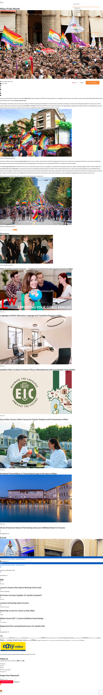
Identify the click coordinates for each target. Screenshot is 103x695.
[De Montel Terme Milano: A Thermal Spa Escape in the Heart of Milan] (36, 467)
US (80, 640)
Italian (99, 638)
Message (29, 640)
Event (56, 638)
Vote (84, 640)
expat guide (70, 638)
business (28, 638)
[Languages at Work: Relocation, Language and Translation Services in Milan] (36, 309)
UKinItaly (77, 640)
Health (76, 16)
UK (75, 640)
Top (1, 690)
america (7, 638)
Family (75, 14)
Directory (75, 57)
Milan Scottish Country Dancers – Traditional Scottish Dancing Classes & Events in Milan (36, 269)
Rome (48, 640)
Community (75, 47)
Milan (33, 640)
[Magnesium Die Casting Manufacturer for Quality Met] (0, 620)
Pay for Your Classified (79, 71)
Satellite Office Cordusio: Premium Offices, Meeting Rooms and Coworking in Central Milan (37, 370)
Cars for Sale (3, 622)
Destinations (77, 33)
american (12, 638)
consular (34, 638)
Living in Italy (76, 4)
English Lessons (78, 78)
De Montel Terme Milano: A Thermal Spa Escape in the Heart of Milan (28, 473)
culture (43, 638)
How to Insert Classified (80, 69)
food (90, 638)
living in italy (12, 640)
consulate (38, 638)
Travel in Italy (76, 29)
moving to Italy (39, 640)
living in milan (22, 640)
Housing (76, 17)
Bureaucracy (77, 8)
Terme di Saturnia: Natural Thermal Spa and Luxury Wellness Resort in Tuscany (32, 528)
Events (1, 614)
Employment (77, 12)
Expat (64, 638)
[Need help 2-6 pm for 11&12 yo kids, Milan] (0, 605)
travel (67, 640)
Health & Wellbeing (4, 591)
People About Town (79, 51)
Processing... (16, 681)
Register (82, 82)
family (81, 638)
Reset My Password (6, 681)
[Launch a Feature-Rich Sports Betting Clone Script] (0, 581)
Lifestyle (76, 19)
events (60, 638)
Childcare (76, 76)
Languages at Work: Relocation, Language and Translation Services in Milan (31, 315)
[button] (51, 85)
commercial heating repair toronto (14, 603)
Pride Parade (24, 166)
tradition (63, 640)
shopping (50, 640)
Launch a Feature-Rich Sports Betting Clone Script (20, 587)
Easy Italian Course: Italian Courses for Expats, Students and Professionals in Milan (34, 419)
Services (2, 583)
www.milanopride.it (38, 176)
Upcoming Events (78, 43)
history (92, 638)
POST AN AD (93, 82)
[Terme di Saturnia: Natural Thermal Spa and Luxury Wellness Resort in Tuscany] (36, 522)
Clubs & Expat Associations (6, 265)
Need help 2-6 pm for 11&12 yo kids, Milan (17, 611)
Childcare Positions (4, 607)
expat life (75, 638)
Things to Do (76, 39)
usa (82, 640)
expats (78, 638)
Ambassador (2, 638)
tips (61, 640)
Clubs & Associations (79, 53)
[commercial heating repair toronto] (0, 597)
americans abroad (18, 638)
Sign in (75, 82)
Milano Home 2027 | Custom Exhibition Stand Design (21, 618)
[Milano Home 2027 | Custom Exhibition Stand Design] (0, 612)
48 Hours (76, 35)
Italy (2, 640)
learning (5, 640)
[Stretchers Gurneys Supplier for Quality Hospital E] (0, 589)
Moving (76, 21)
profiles (45, 640)
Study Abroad (77, 23)
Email (1, 679)
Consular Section (78, 10)
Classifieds (75, 63)
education (48, 638)
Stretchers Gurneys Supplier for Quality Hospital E (21, 595)
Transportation (78, 25)
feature (85, 638)
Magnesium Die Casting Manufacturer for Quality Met (22, 626)
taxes (54, 640)
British (25, 638)
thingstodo (57, 640)
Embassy (53, 638)
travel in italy (71, 640)
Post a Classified (78, 67)
